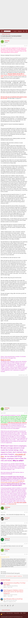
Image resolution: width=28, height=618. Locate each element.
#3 (26, 512)
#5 (26, 543)
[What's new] (23, 31)
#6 (26, 554)
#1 (26, 45)
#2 (26, 413)
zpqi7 (5, 600)
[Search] (26, 31)
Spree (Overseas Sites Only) (11, 600)
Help (21, 613)
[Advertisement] (14, 15)
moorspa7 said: (5, 557)
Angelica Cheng (6, 594)
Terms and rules (9, 613)
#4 (26, 523)
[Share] (25, 46)
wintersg (3, 38)
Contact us (3, 613)
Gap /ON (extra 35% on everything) (13, 599)
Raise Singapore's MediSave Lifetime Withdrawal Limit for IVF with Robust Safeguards (13, 591)
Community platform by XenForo (11, 616)
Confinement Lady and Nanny (12, 585)
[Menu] (1, 31)
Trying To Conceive (13, 594)
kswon (5, 585)
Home (24, 613)
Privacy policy (16, 613)
